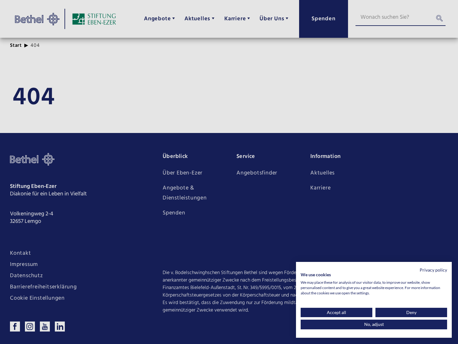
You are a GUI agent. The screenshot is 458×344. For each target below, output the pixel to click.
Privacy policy (433, 270)
